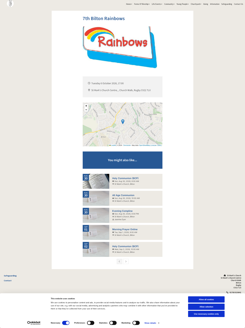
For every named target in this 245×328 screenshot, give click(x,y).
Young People (182, 4)
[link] (129, 4)
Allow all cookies (206, 299)
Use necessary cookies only (206, 314)
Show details (150, 323)
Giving (205, 4)
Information (214, 4)
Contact (7, 280)
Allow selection (206, 307)
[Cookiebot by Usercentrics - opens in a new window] (34, 323)
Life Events (156, 4)
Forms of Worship (141, 4)
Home (128, 4)
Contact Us (238, 4)
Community (168, 4)
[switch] (90, 323)
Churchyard (195, 4)
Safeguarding (226, 4)
